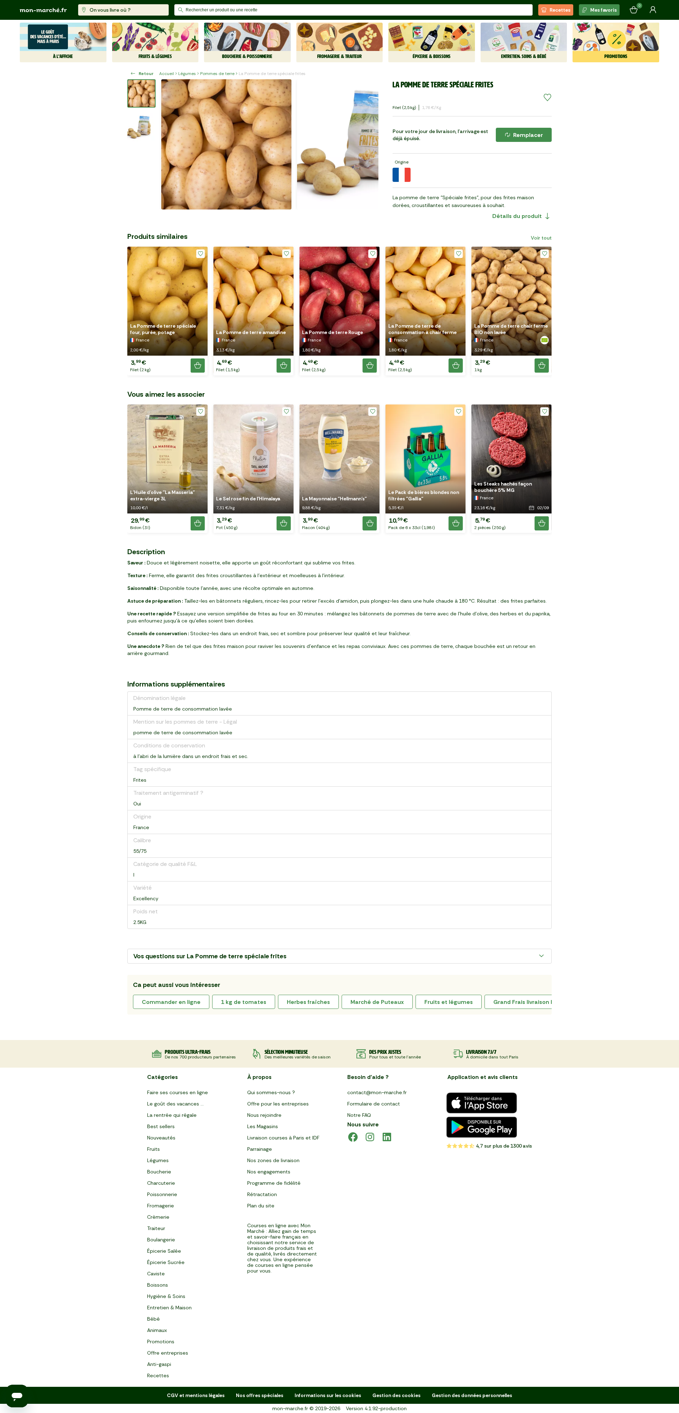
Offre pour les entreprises (278, 1104)
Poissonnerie (162, 1194)
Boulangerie (161, 1239)
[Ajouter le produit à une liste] (547, 97)
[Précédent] (171, 144)
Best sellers (161, 1126)
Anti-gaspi (159, 1364)
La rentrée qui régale (172, 1115)
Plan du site (260, 1205)
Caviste (156, 1273)
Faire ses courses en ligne (177, 1092)
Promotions (160, 1341)
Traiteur (156, 1228)
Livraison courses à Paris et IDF (283, 1138)
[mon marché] (43, 10)
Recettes (560, 10)
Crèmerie (158, 1217)
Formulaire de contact (373, 1104)
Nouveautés (161, 1138)
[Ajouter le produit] (198, 365)
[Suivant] (368, 144)
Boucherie (159, 1171)
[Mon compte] (652, 9)
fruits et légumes (448, 1002)
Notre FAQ (359, 1115)
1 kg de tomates (243, 1002)
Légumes (187, 73)
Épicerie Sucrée (166, 1262)
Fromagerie (160, 1205)
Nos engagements (268, 1171)
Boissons (157, 1285)
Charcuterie (161, 1183)
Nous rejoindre (264, 1115)
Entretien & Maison (169, 1307)
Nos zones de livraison (273, 1160)
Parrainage (259, 1149)
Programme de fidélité (274, 1183)
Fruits (153, 1149)
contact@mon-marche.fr (377, 1092)
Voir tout (541, 238)
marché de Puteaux (377, 1002)
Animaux (157, 1330)
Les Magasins (262, 1126)
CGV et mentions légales (196, 1395)
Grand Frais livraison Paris (528, 1002)
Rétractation (262, 1194)
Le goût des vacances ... (175, 1104)
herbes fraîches (308, 1002)
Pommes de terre (217, 73)
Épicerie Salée (164, 1251)
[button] (167, 311)
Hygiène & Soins (166, 1296)
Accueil (166, 73)
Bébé (153, 1319)
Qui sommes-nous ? (271, 1092)
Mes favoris (603, 10)
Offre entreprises (167, 1353)
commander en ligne (171, 1002)
